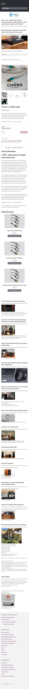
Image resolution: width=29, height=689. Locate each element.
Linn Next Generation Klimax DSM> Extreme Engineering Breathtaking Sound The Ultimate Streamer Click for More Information (12, 599)
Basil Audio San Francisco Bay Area (8, 544)
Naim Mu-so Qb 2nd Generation (8, 641)
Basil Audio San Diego (5, 550)
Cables (11, 140)
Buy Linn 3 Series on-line (7, 634)
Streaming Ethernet (17, 142)
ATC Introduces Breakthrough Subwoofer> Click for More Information (9, 472)
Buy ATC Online (5, 632)
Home (2, 59)
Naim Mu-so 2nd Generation (8, 643)
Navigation (6, 8)
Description (8, 147)
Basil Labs (3, 652)
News (2, 674)
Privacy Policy (4, 671)
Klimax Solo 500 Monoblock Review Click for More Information (13, 422)
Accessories (4, 654)
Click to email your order (14, 236)
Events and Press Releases (7, 676)
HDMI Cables (19, 140)
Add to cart (24, 132)
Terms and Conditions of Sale (8, 669)
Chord (6, 59)
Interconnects (4, 142)
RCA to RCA (10, 142)
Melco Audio (4, 645)
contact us (6, 558)
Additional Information (17, 147)
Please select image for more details (8, 358)
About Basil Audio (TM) (6, 665)
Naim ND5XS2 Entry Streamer (8, 637)
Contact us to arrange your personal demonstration (12, 51)
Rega (2, 648)
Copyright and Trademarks (7, 667)
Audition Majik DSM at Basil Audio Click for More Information (13, 458)
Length (3, 126)
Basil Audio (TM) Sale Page (7, 617)
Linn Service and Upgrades (9, 622)
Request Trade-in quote (5, 586)
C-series (9, 59)
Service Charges (5, 619)
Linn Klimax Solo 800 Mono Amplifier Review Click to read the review (10, 494)
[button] (14, 15)
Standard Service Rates (8, 624)
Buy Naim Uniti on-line (6, 639)
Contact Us (4, 663)
